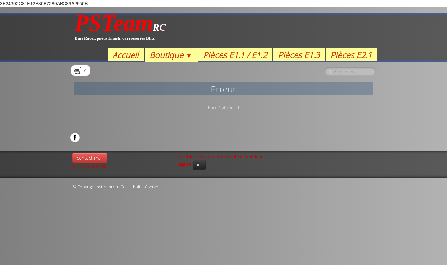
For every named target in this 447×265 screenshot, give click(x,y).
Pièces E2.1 (351, 54)
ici (199, 164)
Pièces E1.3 (299, 54)
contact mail (90, 158)
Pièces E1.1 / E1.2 (235, 54)
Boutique (171, 54)
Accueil (126, 54)
